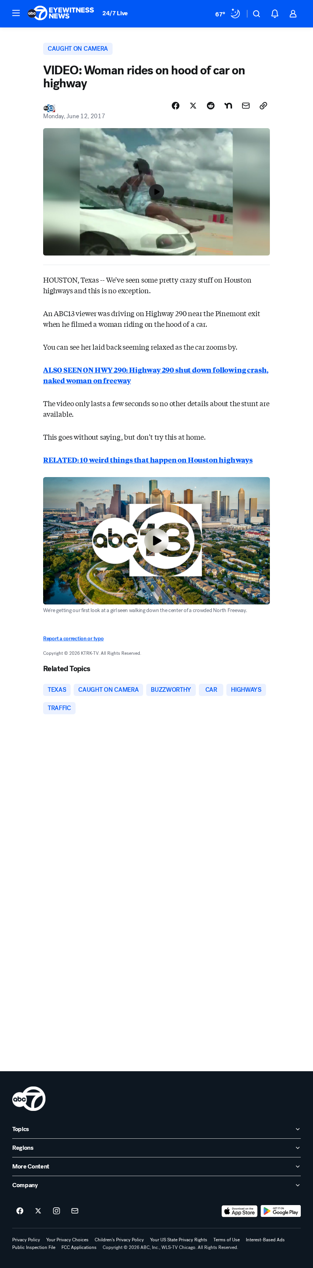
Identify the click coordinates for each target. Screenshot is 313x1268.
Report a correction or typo (73, 638)
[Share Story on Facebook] (175, 105)
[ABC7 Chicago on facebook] (19, 1211)
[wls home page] (28, 1098)
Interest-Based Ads (265, 1239)
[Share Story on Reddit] (210, 105)
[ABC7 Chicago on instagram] (56, 1211)
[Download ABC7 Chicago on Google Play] (281, 1211)
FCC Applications (79, 1247)
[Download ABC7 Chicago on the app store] (239, 1211)
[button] (16, 13)
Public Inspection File (33, 1247)
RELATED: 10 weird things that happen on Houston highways (148, 459)
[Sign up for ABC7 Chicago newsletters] (74, 1211)
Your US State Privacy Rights (178, 1239)
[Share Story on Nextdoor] (228, 105)
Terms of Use (226, 1239)
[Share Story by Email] (245, 105)
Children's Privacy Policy (119, 1239)
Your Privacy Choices (67, 1239)
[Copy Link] (263, 105)
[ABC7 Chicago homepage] (61, 13)
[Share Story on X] (193, 105)
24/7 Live (115, 13)
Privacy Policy (26, 1239)
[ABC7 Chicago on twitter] (38, 1211)
